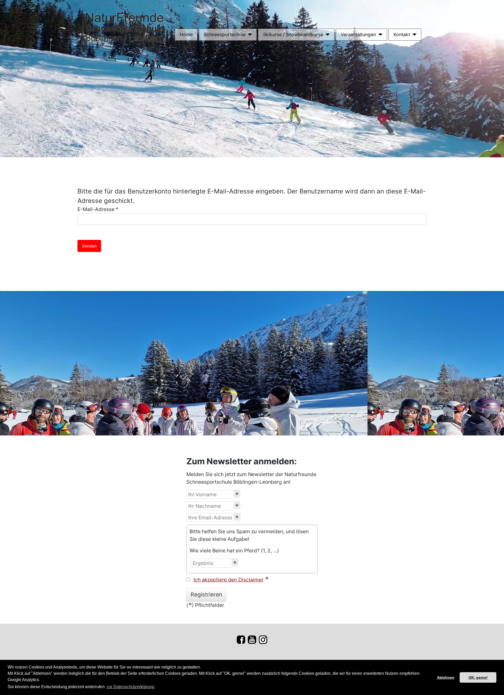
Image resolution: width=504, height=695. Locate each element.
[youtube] (252, 639)
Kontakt (401, 34)
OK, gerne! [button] (478, 677)
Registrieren (206, 594)
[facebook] (241, 639)
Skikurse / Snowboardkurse (293, 34)
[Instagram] (263, 639)
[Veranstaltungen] (379, 34)
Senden (89, 246)
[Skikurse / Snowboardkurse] (326, 34)
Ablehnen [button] (445, 677)
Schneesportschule (224, 34)
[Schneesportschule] (248, 34)
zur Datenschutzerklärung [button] (130, 687)
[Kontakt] (413, 34)
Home (186, 34)
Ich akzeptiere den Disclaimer (228, 580)
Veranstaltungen (358, 34)
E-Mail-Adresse (97, 209)
